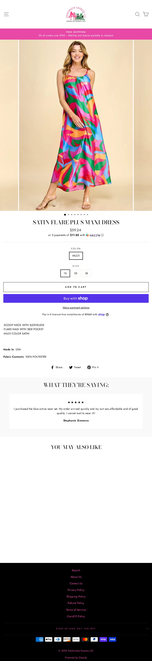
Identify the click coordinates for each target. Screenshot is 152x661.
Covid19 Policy (76, 616)
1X (65, 273)
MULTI (76, 256)
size (76, 266)
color (76, 248)
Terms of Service (76, 610)
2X (76, 273)
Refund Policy (76, 603)
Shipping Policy (76, 596)
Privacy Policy (76, 590)
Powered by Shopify (76, 657)
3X (86, 273)
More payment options (76, 307)
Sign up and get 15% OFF (76, 628)
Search (76, 570)
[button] (76, 235)
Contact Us (76, 583)
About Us (76, 577)
